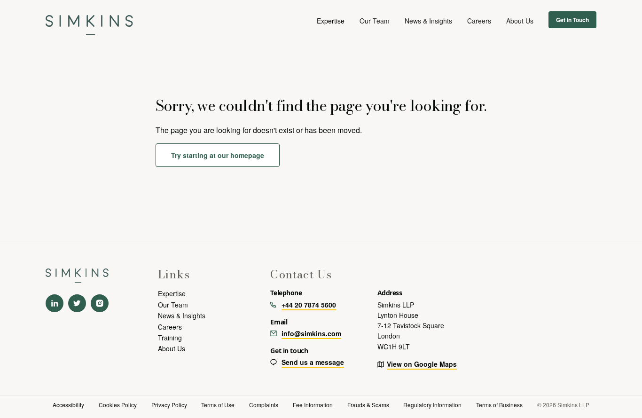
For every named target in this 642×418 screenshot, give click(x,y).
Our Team (375, 20)
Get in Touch (572, 20)
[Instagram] (100, 303)
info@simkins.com (311, 333)
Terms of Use (218, 405)
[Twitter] (77, 303)
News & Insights (428, 20)
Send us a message (313, 362)
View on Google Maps (422, 364)
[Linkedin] (54, 303)
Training (170, 337)
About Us (519, 20)
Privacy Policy (169, 405)
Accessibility (68, 405)
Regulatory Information (432, 405)
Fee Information (313, 405)
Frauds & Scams (368, 405)
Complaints (263, 405)
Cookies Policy (118, 405)
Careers (479, 20)
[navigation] (89, 20)
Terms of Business (499, 405)
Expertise (172, 293)
